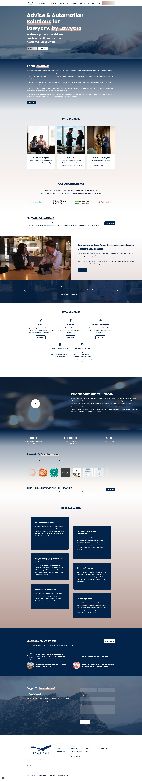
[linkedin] (28, 765)
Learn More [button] (31, 102)
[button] (25, 202)
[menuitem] (43, 3)
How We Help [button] (31, 48)
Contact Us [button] (43, 48)
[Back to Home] (31, 3)
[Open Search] (99, 3)
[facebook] (30, 765)
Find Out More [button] (110, 223)
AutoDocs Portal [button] (109, 3)
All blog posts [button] (109, 641)
